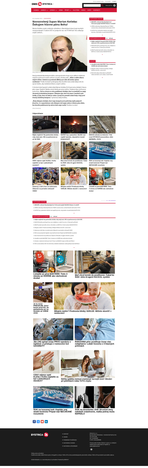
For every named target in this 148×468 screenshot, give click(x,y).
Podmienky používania (70, 440)
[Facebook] (34, 422)
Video (83, 10)
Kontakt (65, 434)
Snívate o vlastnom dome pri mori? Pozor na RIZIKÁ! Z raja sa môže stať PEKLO (54, 241)
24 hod (111, 38)
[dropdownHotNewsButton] (102, 78)
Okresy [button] (44, 10)
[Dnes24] (47, 4)
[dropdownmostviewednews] (102, 35)
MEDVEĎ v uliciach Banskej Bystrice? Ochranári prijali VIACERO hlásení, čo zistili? (103, 22)
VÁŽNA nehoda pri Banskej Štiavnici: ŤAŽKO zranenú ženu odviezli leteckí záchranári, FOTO (103, 27)
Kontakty (96, 10)
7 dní (106, 38)
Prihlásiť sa (109, 5)
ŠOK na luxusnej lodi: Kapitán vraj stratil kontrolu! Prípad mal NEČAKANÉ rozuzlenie (56, 233)
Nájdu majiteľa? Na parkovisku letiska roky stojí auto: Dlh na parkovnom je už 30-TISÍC (103, 42)
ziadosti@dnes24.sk (95, 446)
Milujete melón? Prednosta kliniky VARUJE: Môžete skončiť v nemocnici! (102, 69)
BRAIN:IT (66, 459)
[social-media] (91, 449)
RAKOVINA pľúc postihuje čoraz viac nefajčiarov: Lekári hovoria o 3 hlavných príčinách (103, 46)
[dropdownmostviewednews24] (102, 54)
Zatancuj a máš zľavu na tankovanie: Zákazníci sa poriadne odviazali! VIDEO (53, 230)
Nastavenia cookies (69, 443)
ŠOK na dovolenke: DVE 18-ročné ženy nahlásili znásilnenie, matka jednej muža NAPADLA (57, 243)
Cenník (65, 437)
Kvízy (89, 10)
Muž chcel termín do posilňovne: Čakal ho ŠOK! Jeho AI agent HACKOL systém (54, 235)
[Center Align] (102, 5)
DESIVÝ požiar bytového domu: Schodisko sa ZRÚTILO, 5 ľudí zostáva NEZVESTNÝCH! (102, 50)
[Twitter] (38, 422)
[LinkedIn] (46, 422)
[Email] (42, 422)
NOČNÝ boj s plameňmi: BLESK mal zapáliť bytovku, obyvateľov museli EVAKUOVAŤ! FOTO (103, 31)
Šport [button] (67, 10)
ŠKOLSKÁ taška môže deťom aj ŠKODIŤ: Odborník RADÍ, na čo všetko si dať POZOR (102, 73)
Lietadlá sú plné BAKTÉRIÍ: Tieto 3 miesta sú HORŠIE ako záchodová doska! (103, 65)
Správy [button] (53, 10)
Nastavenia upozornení (70, 446)
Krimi (61, 10)
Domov (36, 10)
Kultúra (76, 10)
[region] (53, 4)
